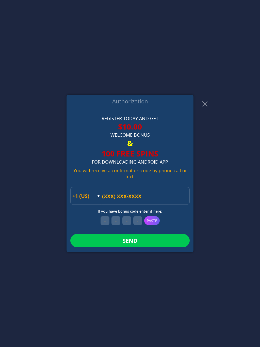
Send (130, 240)
